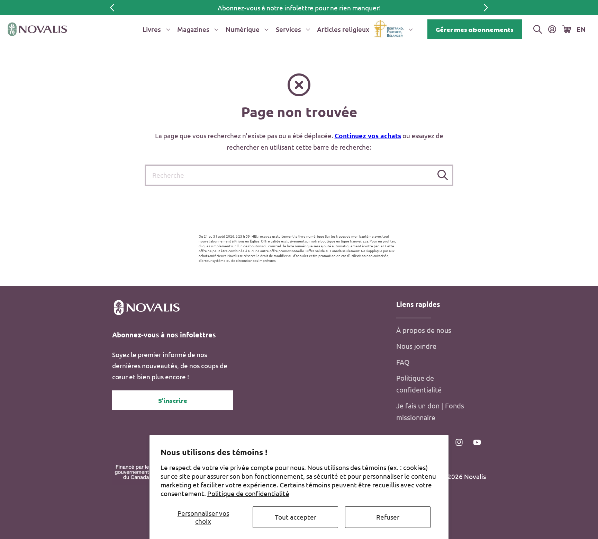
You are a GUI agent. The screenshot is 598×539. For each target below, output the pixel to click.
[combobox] (299, 175)
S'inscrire (172, 400)
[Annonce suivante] (486, 7)
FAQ (403, 361)
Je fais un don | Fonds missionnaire (430, 411)
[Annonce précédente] (112, 7)
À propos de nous (423, 330)
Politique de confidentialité (248, 493)
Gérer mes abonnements (475, 29)
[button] (155, 29)
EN (581, 29)
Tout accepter (295, 517)
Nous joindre (416, 346)
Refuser (387, 517)
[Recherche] (443, 175)
